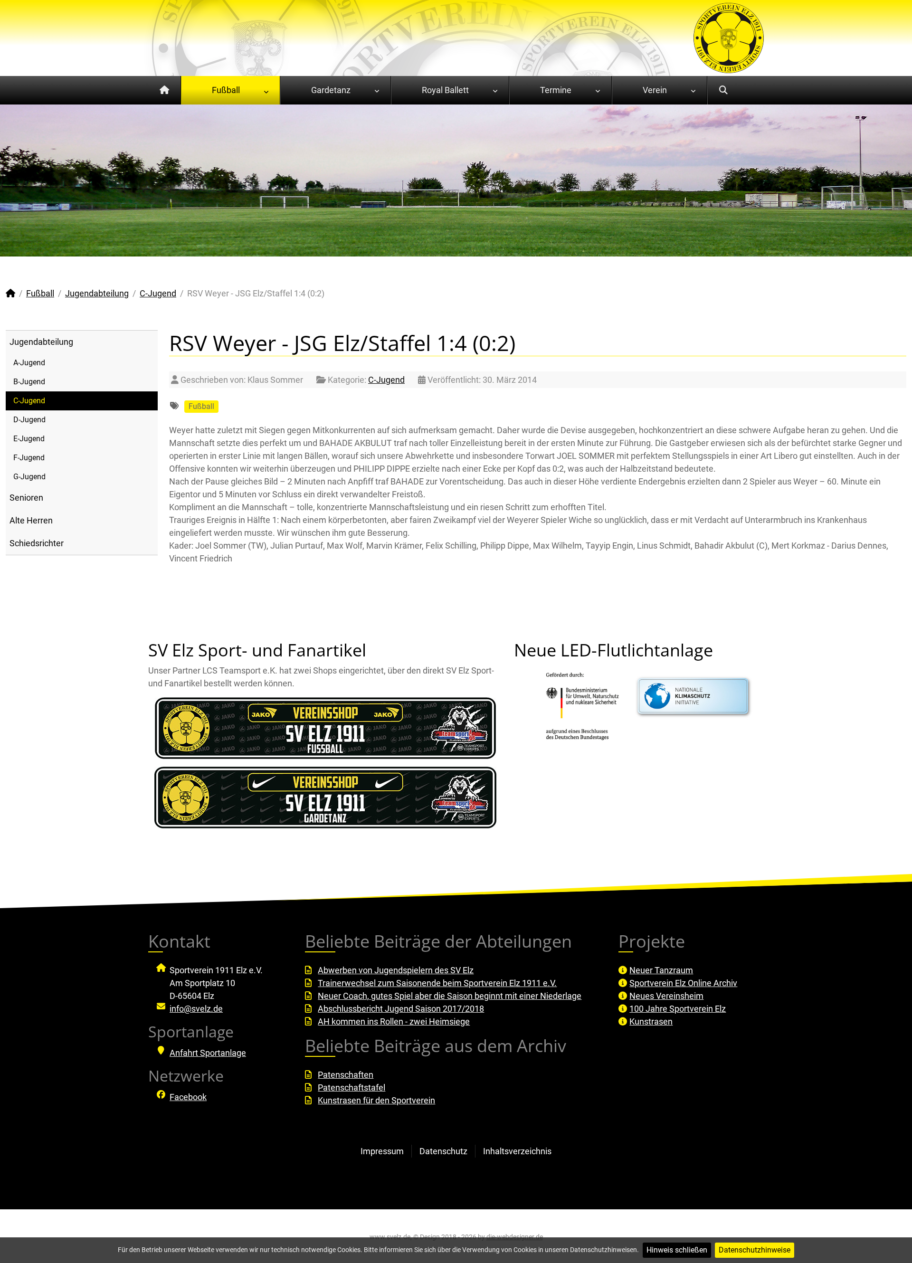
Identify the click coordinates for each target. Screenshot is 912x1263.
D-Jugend (29, 419)
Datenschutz (443, 1151)
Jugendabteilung (41, 342)
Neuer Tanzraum (661, 970)
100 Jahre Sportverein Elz (677, 1009)
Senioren (26, 498)
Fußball (201, 406)
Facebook (188, 1097)
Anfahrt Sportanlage (208, 1053)
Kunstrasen (651, 1021)
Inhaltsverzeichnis (517, 1151)
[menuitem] (164, 90)
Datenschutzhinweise (754, 1249)
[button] (883, 180)
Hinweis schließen (676, 1249)
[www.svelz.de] (729, 37)
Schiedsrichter (37, 543)
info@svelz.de (196, 1009)
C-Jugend (29, 400)
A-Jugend (29, 362)
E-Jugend (29, 438)
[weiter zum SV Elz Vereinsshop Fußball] (325, 728)
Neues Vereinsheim (666, 996)
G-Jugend (29, 476)
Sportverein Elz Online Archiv (683, 983)
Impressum (382, 1151)
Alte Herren (31, 520)
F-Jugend (29, 457)
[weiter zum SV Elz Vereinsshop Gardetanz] (325, 797)
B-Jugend (29, 381)
